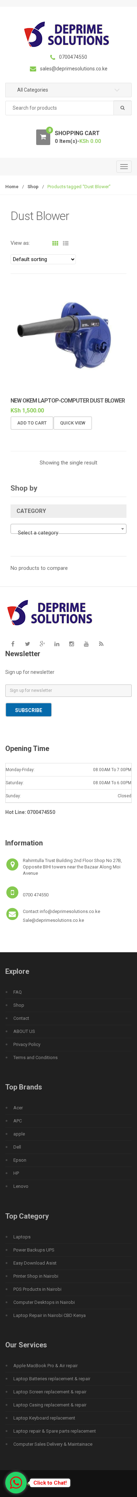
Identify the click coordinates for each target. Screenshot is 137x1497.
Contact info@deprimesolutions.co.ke (61, 911)
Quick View (72, 423)
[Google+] (42, 644)
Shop (33, 186)
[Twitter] (27, 644)
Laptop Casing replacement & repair (49, 1405)
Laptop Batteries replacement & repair (51, 1378)
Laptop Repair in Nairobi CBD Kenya (49, 1315)
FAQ (17, 992)
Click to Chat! (50, 1483)
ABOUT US (24, 1031)
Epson (19, 1160)
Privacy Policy (26, 1044)
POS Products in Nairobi (37, 1289)
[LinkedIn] (57, 644)
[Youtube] (86, 644)
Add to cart (32, 423)
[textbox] (68, 533)
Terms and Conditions (35, 1057)
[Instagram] (71, 644)
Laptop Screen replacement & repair (49, 1391)
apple (19, 1134)
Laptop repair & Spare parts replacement (54, 1431)
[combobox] (68, 108)
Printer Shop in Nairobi (35, 1276)
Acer (18, 1107)
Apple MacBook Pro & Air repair (45, 1365)
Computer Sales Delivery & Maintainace (52, 1444)
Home (12, 186)
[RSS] (101, 644)
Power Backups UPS (33, 1250)
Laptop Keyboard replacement (44, 1418)
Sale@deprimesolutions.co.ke (53, 920)
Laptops (22, 1236)
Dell (17, 1147)
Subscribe (28, 710)
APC (17, 1120)
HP (16, 1173)
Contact (21, 1018)
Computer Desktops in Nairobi (44, 1302)
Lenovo (20, 1186)
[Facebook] (12, 644)
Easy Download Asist (35, 1263)
